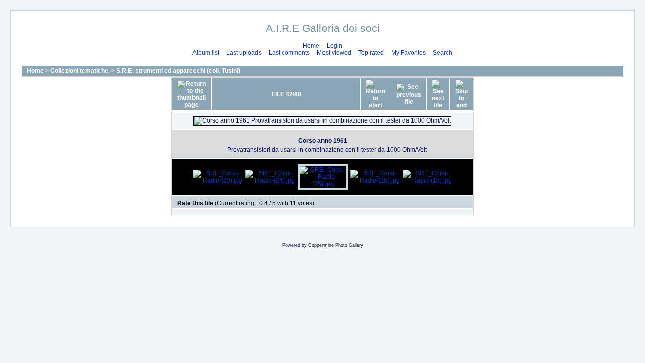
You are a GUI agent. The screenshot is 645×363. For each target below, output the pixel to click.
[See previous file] (408, 94)
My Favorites (408, 52)
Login (334, 45)
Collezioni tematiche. (80, 70)
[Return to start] (376, 94)
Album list (205, 52)
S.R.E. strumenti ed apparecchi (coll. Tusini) (178, 70)
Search (443, 52)
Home (311, 45)
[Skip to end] (461, 94)
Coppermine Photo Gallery (335, 245)
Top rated (371, 52)
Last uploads (244, 52)
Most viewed (334, 52)
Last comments (289, 52)
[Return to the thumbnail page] (191, 94)
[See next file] (438, 94)
